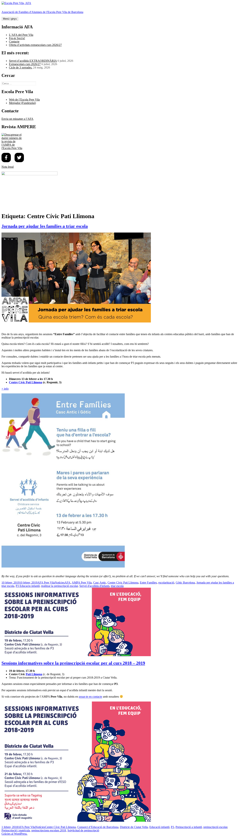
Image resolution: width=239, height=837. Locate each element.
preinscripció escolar (215, 827)
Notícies (59, 582)
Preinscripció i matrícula (15, 830)
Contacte (14, 41)
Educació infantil (159, 827)
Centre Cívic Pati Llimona (25, 382)
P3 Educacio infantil (28, 585)
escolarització (166, 582)
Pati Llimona (34, 674)
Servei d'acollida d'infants (94, 585)
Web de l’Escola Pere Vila (24, 99)
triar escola (117, 585)
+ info (5, 388)
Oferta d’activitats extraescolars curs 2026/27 (35, 44)
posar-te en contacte (90, 696)
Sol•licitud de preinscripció (83, 830)
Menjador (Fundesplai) (22, 103)
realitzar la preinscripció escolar (59, 585)
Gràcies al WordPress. (14, 833)
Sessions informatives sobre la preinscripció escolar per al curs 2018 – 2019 (73, 663)
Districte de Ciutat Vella (134, 827)
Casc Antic (99, 582)
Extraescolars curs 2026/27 (25, 64)
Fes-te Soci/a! (17, 38)
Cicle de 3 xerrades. (20, 67)
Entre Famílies (148, 582)
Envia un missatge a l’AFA (17, 118)
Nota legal (7, 166)
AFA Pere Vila (46, 582)
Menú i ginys (10, 18)
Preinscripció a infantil (189, 827)
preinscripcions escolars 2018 (48, 830)
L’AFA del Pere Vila (21, 34)
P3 (172, 827)
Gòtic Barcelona (185, 582)
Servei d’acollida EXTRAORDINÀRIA (33, 60)
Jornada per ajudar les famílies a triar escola (44, 226)
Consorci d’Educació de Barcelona (97, 827)
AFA (67, 582)
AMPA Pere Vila (82, 582)
